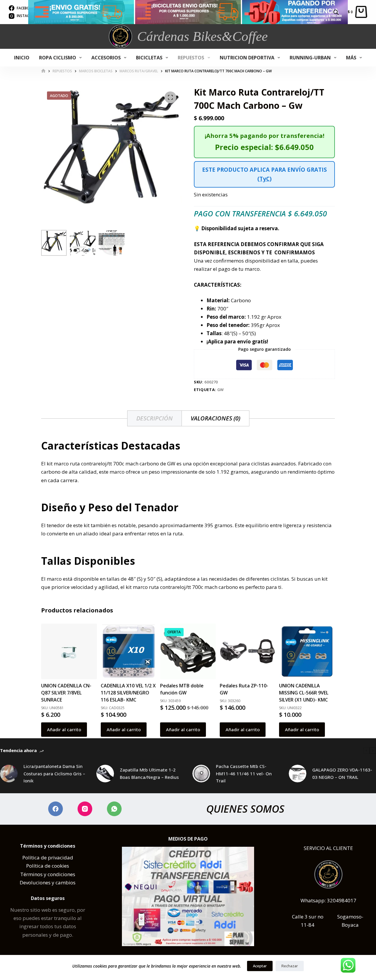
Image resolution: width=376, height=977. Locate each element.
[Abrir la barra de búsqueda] (336, 11)
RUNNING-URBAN (310, 57)
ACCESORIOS (106, 57)
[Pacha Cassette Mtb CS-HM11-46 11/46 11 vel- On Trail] (201, 773)
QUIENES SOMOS (245, 809)
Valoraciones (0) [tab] (215, 418)
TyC (264, 178)
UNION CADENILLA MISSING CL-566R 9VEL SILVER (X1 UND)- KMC (303, 692)
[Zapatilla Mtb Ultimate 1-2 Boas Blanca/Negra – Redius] (105, 773)
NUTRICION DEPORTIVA (247, 57)
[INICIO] (43, 71)
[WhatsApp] (114, 808)
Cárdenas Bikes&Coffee (202, 36)
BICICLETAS (149, 57)
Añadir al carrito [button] (64, 729)
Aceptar (260, 965)
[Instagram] (85, 808)
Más (351, 57)
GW (220, 389)
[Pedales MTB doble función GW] (188, 651)
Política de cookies (47, 865)
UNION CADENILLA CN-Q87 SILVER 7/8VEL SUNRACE (66, 692)
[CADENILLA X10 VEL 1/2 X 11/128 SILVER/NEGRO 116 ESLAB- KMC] (129, 651)
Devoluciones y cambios (47, 882)
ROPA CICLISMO (57, 57)
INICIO (21, 57)
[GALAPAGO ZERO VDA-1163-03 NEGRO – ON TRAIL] (297, 773)
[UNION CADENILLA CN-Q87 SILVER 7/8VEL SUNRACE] (69, 651)
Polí (26, 857)
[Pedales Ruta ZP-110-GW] (248, 651)
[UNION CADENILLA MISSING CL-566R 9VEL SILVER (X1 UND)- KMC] (307, 651)
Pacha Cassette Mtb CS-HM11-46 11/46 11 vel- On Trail (244, 773)
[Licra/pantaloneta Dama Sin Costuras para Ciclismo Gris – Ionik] (9, 773)
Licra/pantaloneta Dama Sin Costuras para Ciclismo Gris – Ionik (54, 773)
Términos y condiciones (47, 874)
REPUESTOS (191, 57)
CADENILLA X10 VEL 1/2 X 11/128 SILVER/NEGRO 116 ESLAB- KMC (128, 692)
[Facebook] (55, 808)
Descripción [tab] (154, 418)
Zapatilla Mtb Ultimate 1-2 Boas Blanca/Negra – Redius (149, 773)
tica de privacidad (52, 857)
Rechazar (289, 965)
